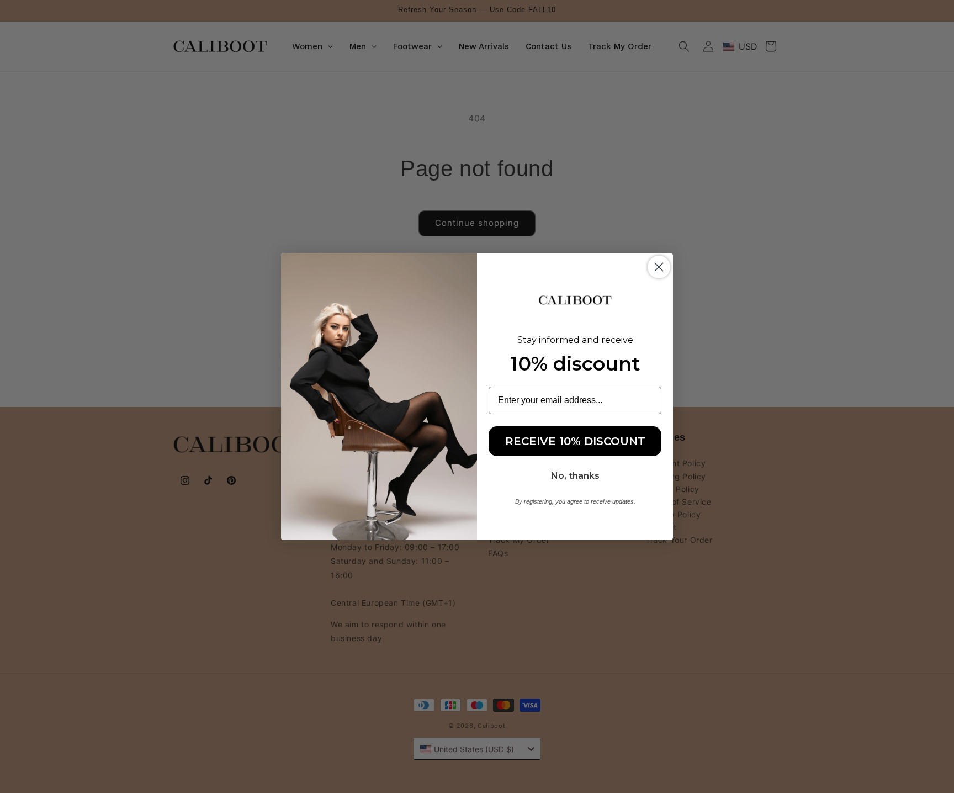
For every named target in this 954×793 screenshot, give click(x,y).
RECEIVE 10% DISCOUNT (575, 441)
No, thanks (575, 475)
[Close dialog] (659, 267)
